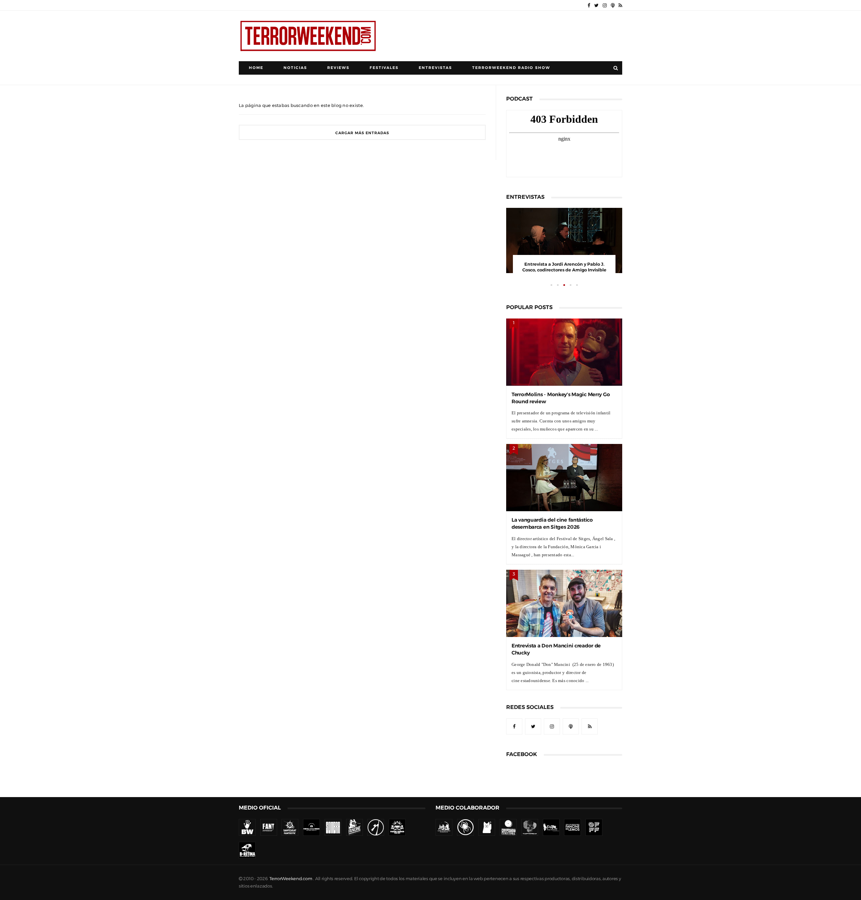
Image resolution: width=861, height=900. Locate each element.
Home (256, 68)
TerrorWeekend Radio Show (511, 68)
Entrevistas (435, 68)
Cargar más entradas (362, 133)
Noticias (295, 68)
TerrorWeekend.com (290, 878)
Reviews (338, 68)
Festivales (384, 68)
